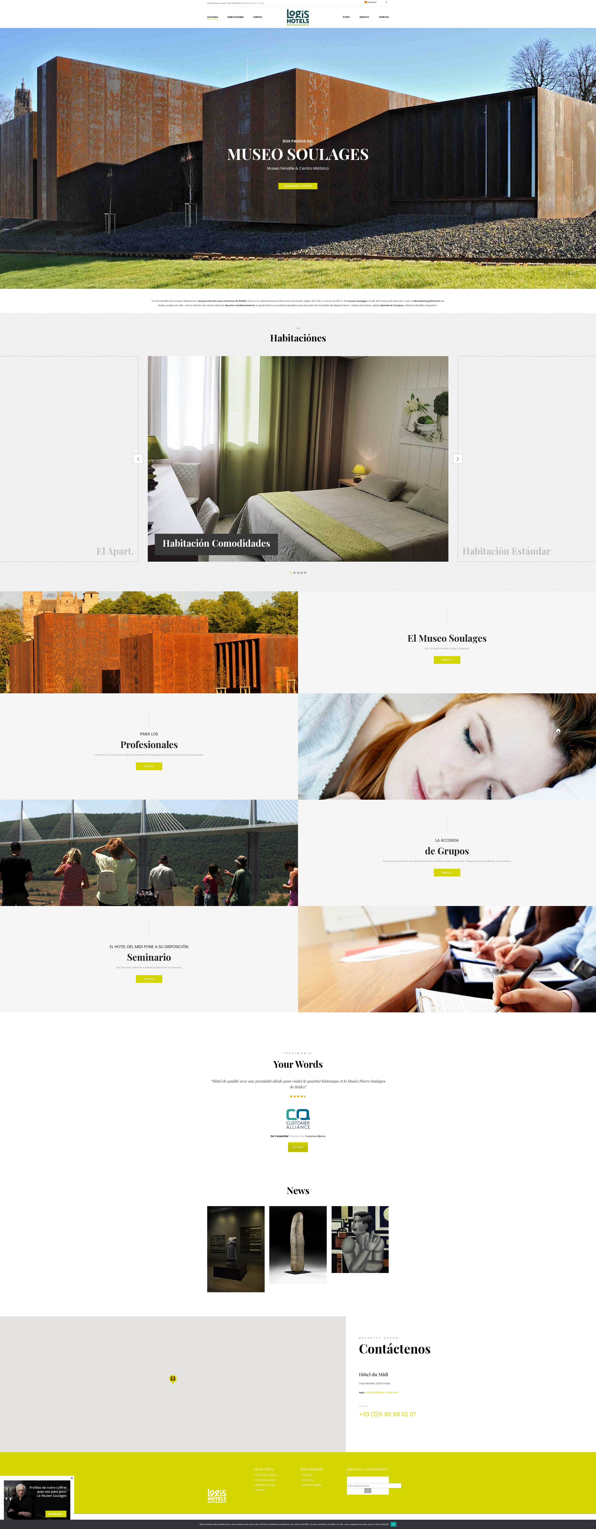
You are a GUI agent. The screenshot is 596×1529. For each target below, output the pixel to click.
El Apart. (115, 550)
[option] (298, 459)
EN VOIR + (298, 1147)
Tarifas (257, 17)
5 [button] (305, 572)
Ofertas (384, 17)
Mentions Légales (312, 1484)
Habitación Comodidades (216, 543)
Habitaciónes (235, 17)
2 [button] (294, 572)
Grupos (364, 17)
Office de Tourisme (267, 1475)
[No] (592, 1524)
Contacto (308, 1479)
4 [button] (301, 572)
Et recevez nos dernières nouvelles (367, 1479)
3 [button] (298, 572)
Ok (393, 1524)
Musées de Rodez (265, 1484)
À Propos (307, 1475)
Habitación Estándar (506, 550)
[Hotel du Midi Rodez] (298, 16)
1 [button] (290, 572)
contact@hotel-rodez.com (381, 1392)
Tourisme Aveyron (266, 1479)
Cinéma (260, 1489)
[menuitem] (372, 2)
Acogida (212, 17)
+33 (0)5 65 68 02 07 (387, 1414)
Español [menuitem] (372, 2)
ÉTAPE (346, 17)
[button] (173, 1379)
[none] (372, 2)
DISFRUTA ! (447, 659)
